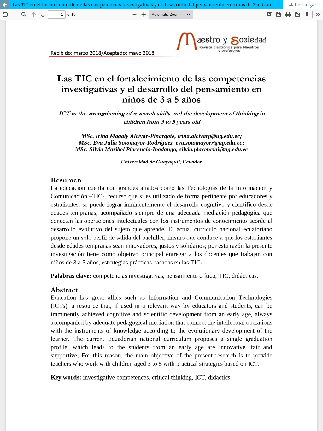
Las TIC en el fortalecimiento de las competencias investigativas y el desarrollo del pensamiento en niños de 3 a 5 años (144, 5)
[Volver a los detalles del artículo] (4, 4)
